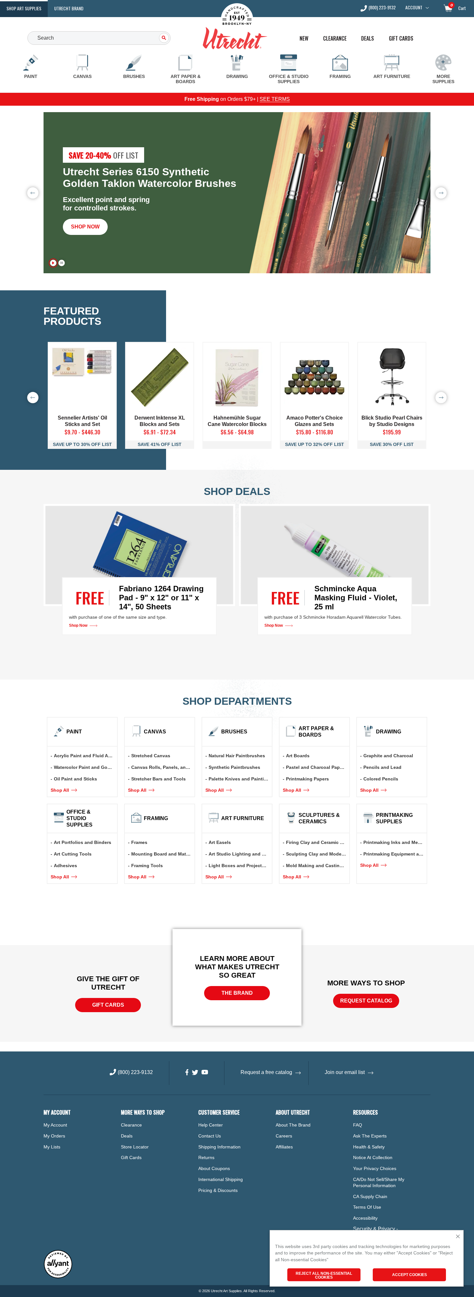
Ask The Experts (370, 1135)
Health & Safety (369, 1146)
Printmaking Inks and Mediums (395, 842)
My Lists (52, 1146)
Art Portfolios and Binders (82, 842)
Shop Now (85, 226)
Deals (367, 38)
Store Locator (135, 1146)
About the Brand (293, 1125)
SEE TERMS (275, 99)
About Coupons (214, 1168)
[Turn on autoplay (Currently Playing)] (53, 263)
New (304, 38)
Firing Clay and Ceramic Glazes (317, 842)
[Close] (458, 1237)
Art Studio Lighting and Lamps (240, 854)
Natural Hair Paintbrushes (237, 755)
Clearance (335, 38)
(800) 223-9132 (382, 8)
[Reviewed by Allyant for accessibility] (58, 1277)
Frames (139, 842)
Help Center (210, 1125)
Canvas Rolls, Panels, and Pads (162, 767)
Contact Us (209, 1135)
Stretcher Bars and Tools (158, 778)
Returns (206, 1157)
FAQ (357, 1125)
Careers (284, 1135)
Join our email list (345, 1072)
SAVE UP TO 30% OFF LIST (82, 444)
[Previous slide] (33, 193)
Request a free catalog (266, 1072)
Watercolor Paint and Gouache (85, 767)
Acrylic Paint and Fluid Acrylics (85, 755)
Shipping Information (219, 1146)
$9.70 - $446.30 (82, 432)
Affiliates (284, 1146)
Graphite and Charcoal (388, 755)
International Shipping (220, 1179)
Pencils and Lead (382, 767)
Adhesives (65, 865)
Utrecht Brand (69, 8)
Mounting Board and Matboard (162, 854)
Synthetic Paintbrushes (234, 767)
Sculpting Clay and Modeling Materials (317, 854)
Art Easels (220, 842)
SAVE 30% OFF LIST (392, 444)
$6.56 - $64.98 (237, 432)
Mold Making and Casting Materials (317, 865)
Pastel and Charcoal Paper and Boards (317, 767)
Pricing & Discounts (218, 1190)
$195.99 (392, 432)
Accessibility (365, 1218)
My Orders (54, 1135)
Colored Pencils (380, 778)
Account (413, 7)
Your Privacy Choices (374, 1168)
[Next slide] (441, 193)
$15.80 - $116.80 (314, 432)
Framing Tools (147, 865)
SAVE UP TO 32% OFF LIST (314, 444)
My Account (55, 1125)
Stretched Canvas (150, 755)
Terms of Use (367, 1207)
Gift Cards (401, 38)
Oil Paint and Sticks (75, 778)
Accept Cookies (409, 1275)
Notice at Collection (372, 1157)
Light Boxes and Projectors (239, 865)
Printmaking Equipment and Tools (395, 854)
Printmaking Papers (307, 778)
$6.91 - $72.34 (159, 432)
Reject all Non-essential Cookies (324, 1275)
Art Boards (298, 755)
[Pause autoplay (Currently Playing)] (61, 263)
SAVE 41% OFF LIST (160, 444)
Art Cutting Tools (73, 854)
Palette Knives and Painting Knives (240, 778)
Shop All (60, 790)
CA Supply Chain (370, 1196)
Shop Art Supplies (23, 8)
